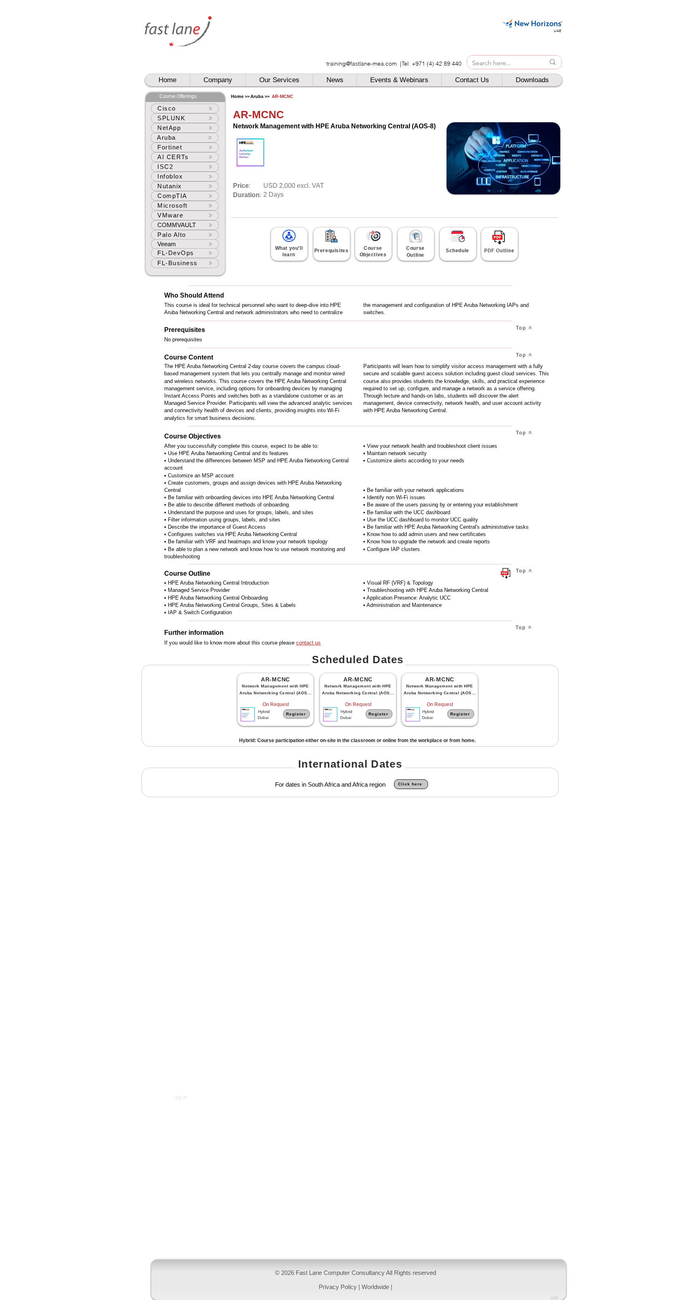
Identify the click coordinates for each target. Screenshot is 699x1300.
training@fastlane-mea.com (361, 63)
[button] (358, 1280)
